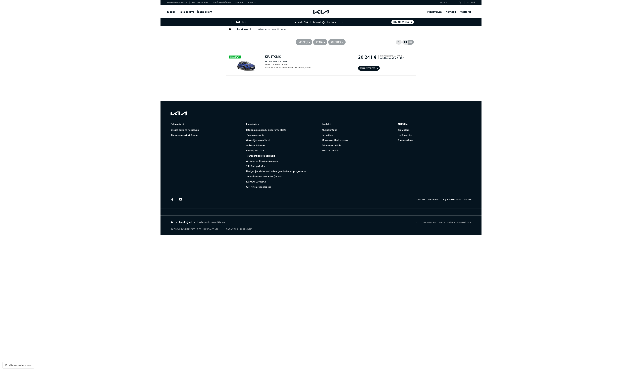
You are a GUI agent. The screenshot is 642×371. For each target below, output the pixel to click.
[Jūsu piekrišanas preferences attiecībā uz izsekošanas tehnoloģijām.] (18, 365)
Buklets (251, 2)
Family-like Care (255, 150)
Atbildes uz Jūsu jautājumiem (262, 160)
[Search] (460, 2)
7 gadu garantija (255, 135)
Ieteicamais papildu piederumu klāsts (266, 129)
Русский (471, 2)
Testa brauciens (200, 2)
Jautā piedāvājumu (222, 2)
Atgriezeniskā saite (452, 199)
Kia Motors (403, 129)
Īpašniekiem (204, 11)
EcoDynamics (405, 135)
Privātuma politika (332, 145)
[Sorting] (399, 42)
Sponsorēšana (405, 140)
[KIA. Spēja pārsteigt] (179, 113)
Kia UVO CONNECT (256, 181)
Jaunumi (239, 2)
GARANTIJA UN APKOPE (239, 229)
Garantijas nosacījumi (258, 140)
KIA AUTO (420, 199)
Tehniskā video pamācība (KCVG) (264, 176)
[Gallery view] (405, 42)
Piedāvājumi (434, 11)
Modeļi (171, 11)
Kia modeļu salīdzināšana (184, 135)
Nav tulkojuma (401, 22)
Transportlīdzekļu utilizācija (260, 155)
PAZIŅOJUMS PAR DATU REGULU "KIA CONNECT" (196, 229)
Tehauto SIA (230, 29)
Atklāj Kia (465, 11)
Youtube (180, 199)
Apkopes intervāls (255, 145)
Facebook (172, 199)
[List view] (411, 42)
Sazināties (327, 135)
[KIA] (321, 11)
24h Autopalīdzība (255, 166)
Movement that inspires (335, 140)
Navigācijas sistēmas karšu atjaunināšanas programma (276, 171)
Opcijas (336, 42)
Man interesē (367, 68)
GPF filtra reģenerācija (258, 186)
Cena (319, 42)
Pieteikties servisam (177, 2)
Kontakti (451, 11)
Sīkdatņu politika (331, 150)
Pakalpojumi (186, 11)
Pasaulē (467, 199)
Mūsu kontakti (329, 129)
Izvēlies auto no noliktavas (271, 29)
